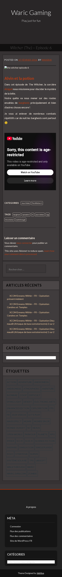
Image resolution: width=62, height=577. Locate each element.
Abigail (8, 88)
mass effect (14, 421)
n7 (29, 427)
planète (43, 434)
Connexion (15, 526)
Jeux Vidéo (25, 203)
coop (23, 395)
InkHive (40, 573)
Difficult (34, 395)
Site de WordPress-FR (21, 540)
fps (51, 408)
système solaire (17, 460)
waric (31, 467)
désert (28, 401)
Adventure (25, 382)
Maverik (47, 60)
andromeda (41, 382)
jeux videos (40, 215)
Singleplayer (44, 447)
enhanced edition (18, 408)
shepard (12, 447)
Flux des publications (20, 531)
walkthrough (20, 220)
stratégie (21, 454)
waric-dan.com (16, 473)
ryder (10, 441)
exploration (39, 408)
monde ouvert (16, 427)
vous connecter (24, 243)
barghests (24, 102)
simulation (26, 447)
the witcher (9, 220)
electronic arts (44, 401)
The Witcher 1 (37, 203)
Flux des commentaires (21, 536)
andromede (14, 388)
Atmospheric (32, 388)
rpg (47, 215)
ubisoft (41, 460)
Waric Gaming (31, 12)
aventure (48, 388)
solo (10, 454)
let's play (34, 414)
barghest (16, 215)
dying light (14, 401)
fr (32, 215)
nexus (36, 427)
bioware (12, 395)
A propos (31, 506)
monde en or (41, 421)
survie (34, 454)
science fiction (45, 441)
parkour (30, 434)
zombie (32, 473)
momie (28, 421)
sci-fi (20, 441)
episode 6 (26, 215)
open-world (14, 434)
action (11, 382)
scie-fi (29, 441)
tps (31, 460)
